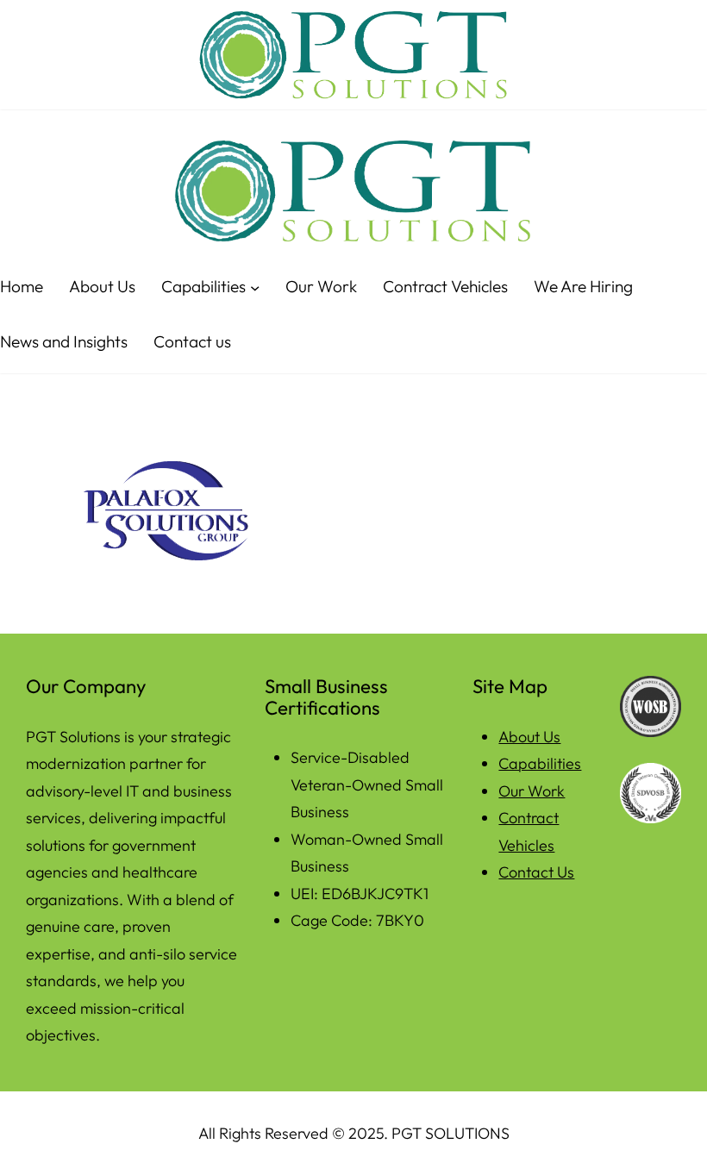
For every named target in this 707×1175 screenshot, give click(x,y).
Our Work (531, 791)
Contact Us (536, 872)
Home (21, 286)
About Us (529, 737)
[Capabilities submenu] (255, 286)
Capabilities (539, 763)
